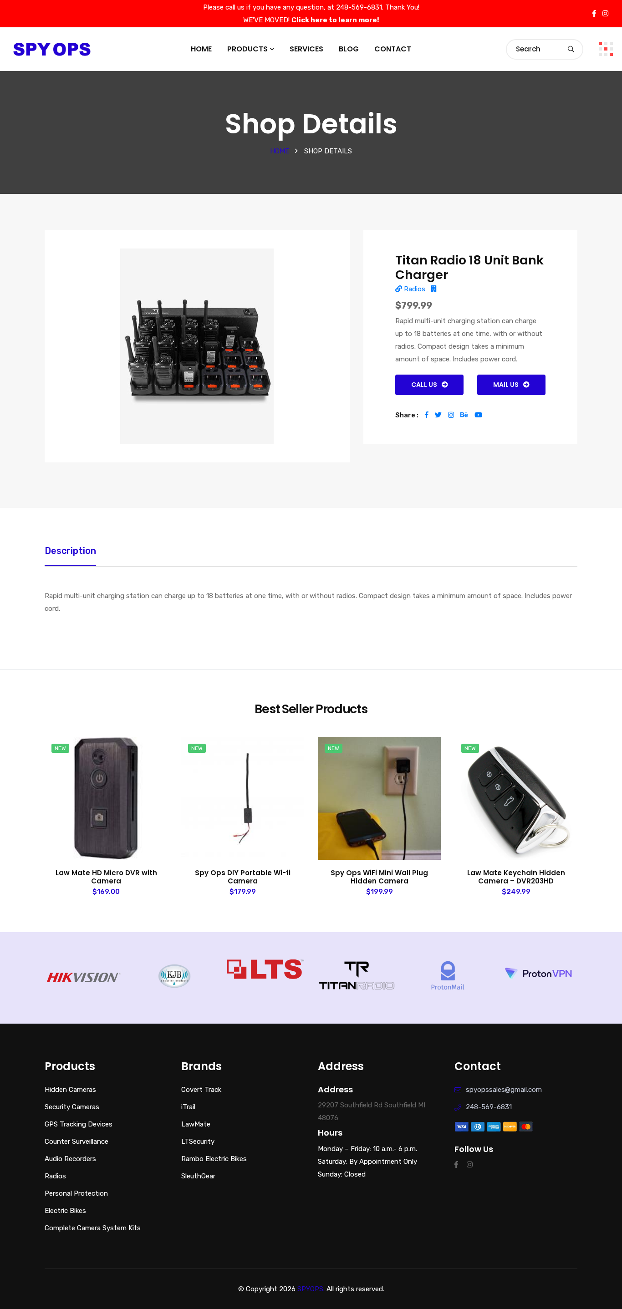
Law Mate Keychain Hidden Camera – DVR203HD (516, 877)
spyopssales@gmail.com (504, 1090)
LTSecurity (197, 1141)
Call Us (424, 384)
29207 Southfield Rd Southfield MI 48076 (371, 1111)
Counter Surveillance (76, 1141)
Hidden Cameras (70, 1090)
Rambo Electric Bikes (214, 1159)
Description (70, 550)
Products (247, 49)
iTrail (188, 1107)
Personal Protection (76, 1193)
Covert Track (201, 1090)
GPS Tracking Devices (78, 1124)
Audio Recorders (70, 1159)
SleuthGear (198, 1176)
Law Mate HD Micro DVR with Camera (106, 877)
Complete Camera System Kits (93, 1228)
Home (201, 49)
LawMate (195, 1124)
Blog (349, 49)
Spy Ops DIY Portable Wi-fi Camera (243, 877)
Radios (413, 289)
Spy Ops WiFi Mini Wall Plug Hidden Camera (379, 877)
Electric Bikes (65, 1211)
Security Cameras (72, 1107)
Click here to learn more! (335, 20)
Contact (392, 49)
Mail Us (506, 384)
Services (306, 49)
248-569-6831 (489, 1107)
